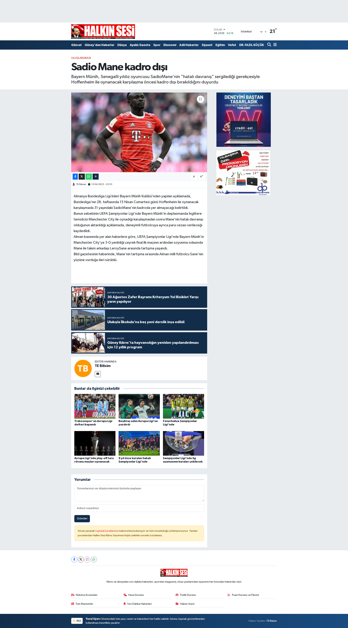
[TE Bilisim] (83, 368)
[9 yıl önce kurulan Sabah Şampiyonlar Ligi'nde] (139, 443)
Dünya (122, 45)
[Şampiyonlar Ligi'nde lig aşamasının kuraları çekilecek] (183, 443)
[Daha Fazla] (96, 177)
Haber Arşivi (187, 603)
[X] (81, 559)
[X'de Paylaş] (82, 177)
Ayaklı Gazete (140, 45)
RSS (78, 620)
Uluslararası (81, 58)
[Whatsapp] (94, 559)
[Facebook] (74, 559)
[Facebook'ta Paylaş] (75, 177)
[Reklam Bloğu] (243, 119)
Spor (156, 45)
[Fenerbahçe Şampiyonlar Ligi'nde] (183, 406)
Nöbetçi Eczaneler (87, 595)
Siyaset (207, 45)
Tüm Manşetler (84, 603)
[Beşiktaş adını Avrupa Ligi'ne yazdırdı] (139, 406)
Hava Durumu (136, 595)
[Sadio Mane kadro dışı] (139, 132)
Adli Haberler (189, 45)
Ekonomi (169, 45)
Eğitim (220, 45)
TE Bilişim (271, 620)
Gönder (82, 518)
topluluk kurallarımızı (107, 531)
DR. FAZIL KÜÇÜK (251, 45)
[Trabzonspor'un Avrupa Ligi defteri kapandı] (95, 406)
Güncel (76, 45)
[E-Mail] (98, 374)
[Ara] (269, 45)
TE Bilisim (81, 184)
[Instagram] (87, 559)
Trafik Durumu (188, 595)
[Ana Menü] (274, 45)
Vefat (232, 45)
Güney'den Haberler (99, 45)
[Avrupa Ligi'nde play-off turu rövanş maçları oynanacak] (95, 443)
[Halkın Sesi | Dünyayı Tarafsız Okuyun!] (103, 31)
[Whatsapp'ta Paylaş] (89, 177)
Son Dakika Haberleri (139, 603)
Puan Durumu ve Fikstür (245, 595)
